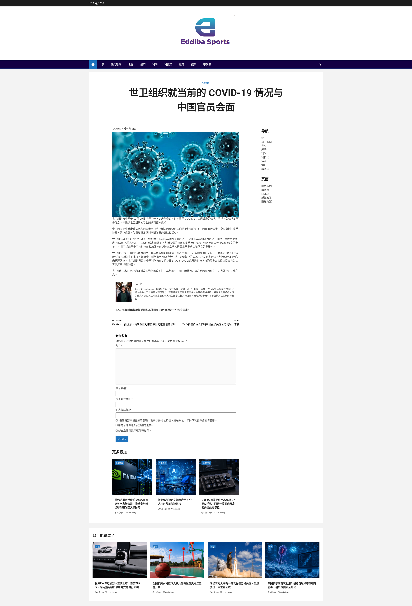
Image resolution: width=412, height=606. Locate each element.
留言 (119, 345)
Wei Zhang (131, 512)
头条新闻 (205, 83)
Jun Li (118, 128)
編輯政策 (266, 197)
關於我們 (266, 186)
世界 (130, 64)
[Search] (320, 64)
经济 (142, 64)
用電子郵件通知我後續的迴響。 (136, 425)
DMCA (265, 193)
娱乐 (193, 64)
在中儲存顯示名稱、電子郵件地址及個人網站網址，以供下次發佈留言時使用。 (168, 420)
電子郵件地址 (124, 398)
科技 (98, 547)
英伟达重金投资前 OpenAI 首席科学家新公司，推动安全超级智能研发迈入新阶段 (131, 503)
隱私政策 (266, 201)
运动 (181, 64)
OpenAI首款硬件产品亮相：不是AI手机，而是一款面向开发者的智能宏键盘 (218, 503)
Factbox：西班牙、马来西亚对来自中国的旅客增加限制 (144, 322)
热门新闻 (116, 64)
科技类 (168, 64)
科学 (155, 64)
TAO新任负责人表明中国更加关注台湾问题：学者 (210, 322)
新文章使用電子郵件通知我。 (135, 430)
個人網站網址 (123, 409)
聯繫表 (207, 64)
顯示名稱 (121, 388)
